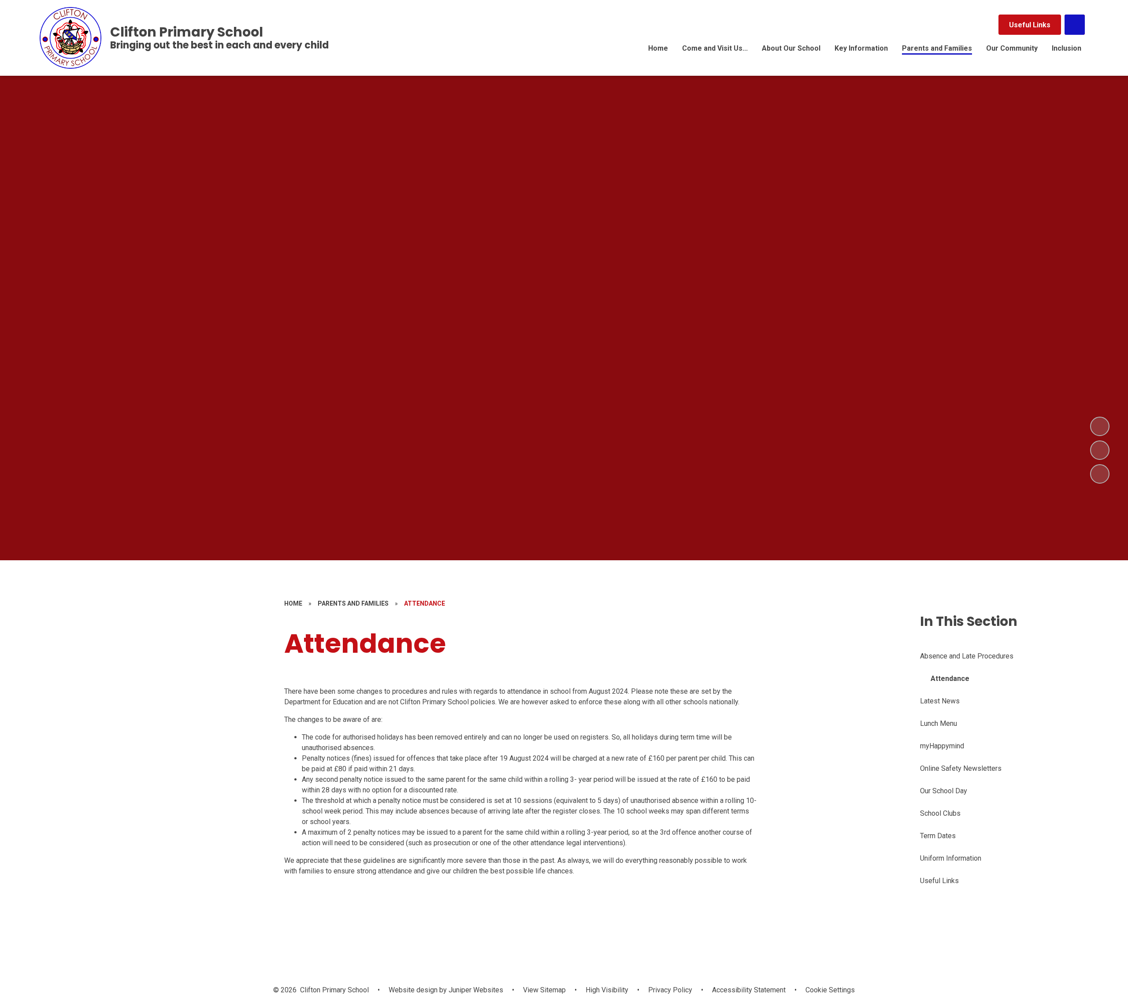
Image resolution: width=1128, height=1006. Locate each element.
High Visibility (607, 990)
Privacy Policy (670, 990)
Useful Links (1029, 25)
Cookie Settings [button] (830, 990)
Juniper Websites (475, 990)
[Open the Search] (1075, 25)
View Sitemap (544, 990)
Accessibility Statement (749, 990)
